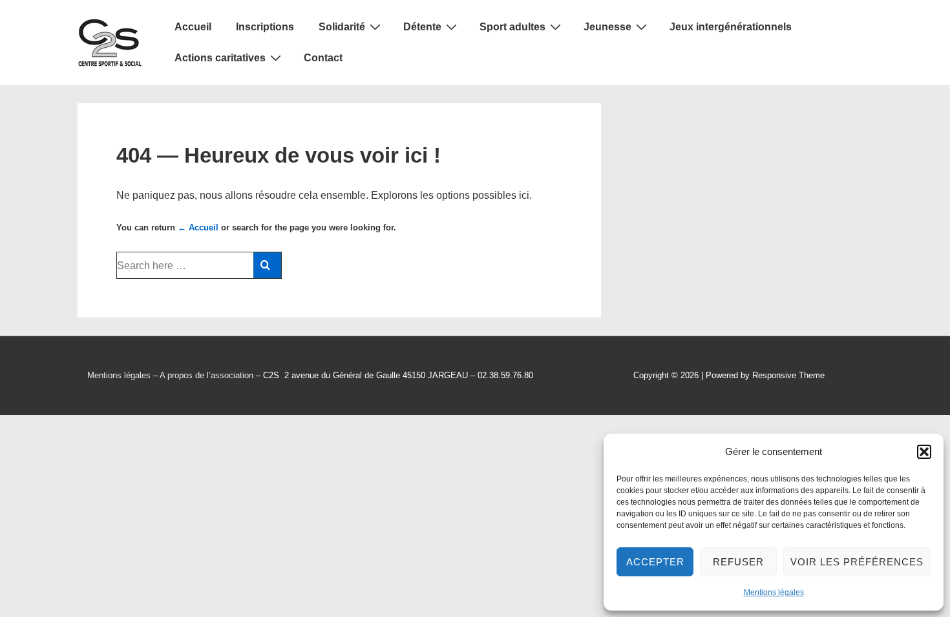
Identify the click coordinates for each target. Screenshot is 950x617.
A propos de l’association (206, 375)
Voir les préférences (857, 561)
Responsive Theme (788, 375)
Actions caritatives (220, 57)
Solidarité (342, 26)
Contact (323, 57)
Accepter (655, 561)
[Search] (267, 265)
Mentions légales (774, 592)
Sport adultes (512, 26)
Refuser (738, 561)
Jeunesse (607, 26)
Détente (422, 26)
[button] (924, 451)
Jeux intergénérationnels (731, 26)
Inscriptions (265, 26)
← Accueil (198, 227)
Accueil (192, 26)
